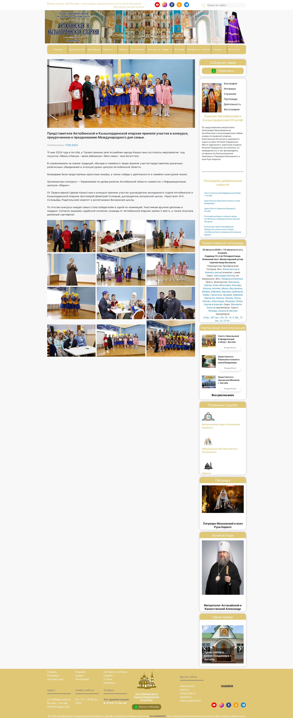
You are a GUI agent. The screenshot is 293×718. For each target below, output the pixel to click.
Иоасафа (236, 285)
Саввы (206, 294)
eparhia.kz (186, 696)
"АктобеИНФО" (158, 716)
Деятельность (232, 104)
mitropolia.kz (187, 686)
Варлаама (234, 282)
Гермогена (216, 294)
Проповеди (94, 49)
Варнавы (226, 291)
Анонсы (123, 49)
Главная (52, 671)
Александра (220, 275)
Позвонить (226, 71)
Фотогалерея (232, 109)
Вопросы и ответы (199, 49)
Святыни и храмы (158, 49)
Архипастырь (55, 679)
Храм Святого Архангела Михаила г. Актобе (220, 209)
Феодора (230, 301)
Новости (108, 49)
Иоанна (207, 288)
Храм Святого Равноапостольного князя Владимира (222, 202)
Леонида (212, 310)
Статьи (108, 679)
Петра (237, 298)
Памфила (226, 278)
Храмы (79, 675)
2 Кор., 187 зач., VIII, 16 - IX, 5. (219, 317)
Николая (233, 310)
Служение (230, 93)
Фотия (226, 269)
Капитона (238, 278)
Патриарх (53, 675)
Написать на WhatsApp (148, 707)
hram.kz (184, 689)
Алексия (218, 304)
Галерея (217, 49)
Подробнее (230, 348)
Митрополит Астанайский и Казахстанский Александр (223, 607)
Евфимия (216, 291)
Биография (230, 83)
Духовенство (77, 49)
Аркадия (227, 294)
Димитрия (237, 291)
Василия (235, 304)
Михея (225, 288)
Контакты (234, 49)
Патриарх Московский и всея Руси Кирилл (223, 525)
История (179, 49)
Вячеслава (224, 285)
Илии (215, 285)
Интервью (230, 88)
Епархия (58, 49)
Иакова (229, 298)
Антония (216, 288)
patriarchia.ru (187, 693)
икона (233, 269)
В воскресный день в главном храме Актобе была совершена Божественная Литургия (222, 219)
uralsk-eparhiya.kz (190, 700)
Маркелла (209, 298)
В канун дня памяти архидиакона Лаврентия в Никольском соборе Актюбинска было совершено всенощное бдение (222, 231)
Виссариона (236, 288)
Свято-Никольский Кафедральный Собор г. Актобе (222, 194)
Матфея (206, 291)
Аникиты (209, 272)
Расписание (138, 49)
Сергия (208, 285)
